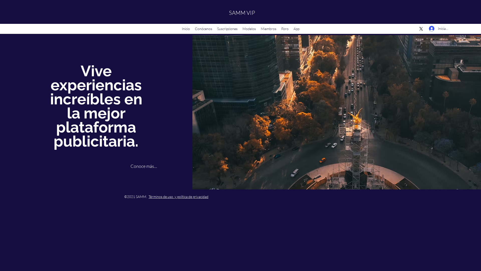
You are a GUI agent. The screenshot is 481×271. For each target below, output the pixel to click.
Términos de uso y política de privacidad (178, 196)
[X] (421, 28)
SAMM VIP (242, 12)
